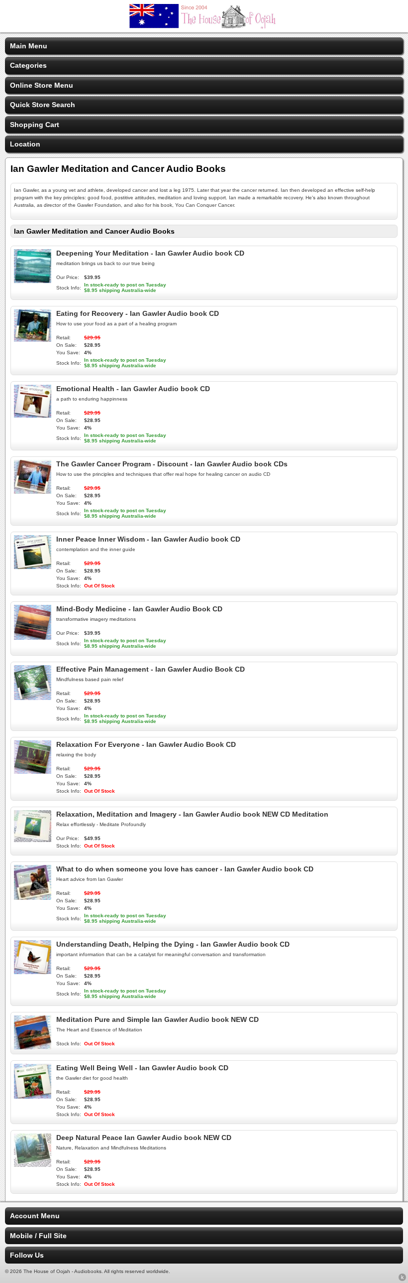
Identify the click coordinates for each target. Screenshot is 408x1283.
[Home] (204, 26)
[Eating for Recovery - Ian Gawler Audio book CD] (32, 339)
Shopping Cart (34, 125)
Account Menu (35, 1216)
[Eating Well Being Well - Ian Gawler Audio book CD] (32, 1096)
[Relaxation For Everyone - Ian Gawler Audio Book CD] (32, 771)
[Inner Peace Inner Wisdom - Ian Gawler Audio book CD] (32, 566)
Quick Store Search (42, 105)
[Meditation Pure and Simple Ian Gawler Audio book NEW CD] (32, 1047)
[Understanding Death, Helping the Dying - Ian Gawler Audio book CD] (32, 972)
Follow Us (27, 1255)
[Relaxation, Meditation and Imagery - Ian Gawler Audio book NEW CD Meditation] (32, 840)
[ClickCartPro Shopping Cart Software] (402, 1279)
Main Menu (28, 46)
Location (25, 144)
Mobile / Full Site (38, 1236)
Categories (28, 65)
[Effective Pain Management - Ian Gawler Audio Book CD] (32, 698)
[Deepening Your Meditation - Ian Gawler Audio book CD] (32, 281)
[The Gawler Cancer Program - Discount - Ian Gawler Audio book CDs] (32, 491)
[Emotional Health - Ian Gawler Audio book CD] (32, 415)
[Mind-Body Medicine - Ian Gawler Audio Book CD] (32, 637)
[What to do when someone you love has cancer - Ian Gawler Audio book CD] (32, 897)
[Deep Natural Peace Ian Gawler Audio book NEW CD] (32, 1164)
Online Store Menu (41, 85)
